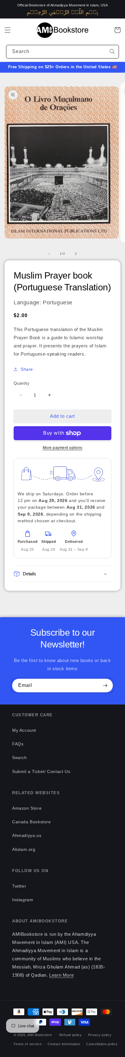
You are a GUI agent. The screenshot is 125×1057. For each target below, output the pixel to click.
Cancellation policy (101, 1044)
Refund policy (70, 1035)
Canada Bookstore (31, 821)
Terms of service (27, 1044)
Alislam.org (23, 849)
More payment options (63, 448)
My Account (24, 730)
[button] (7, 30)
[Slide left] (49, 253)
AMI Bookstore (39, 1034)
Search (19, 757)
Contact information (64, 1044)
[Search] (112, 51)
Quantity (21, 383)
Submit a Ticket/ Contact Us (41, 771)
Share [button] (27, 369)
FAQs (17, 743)
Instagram (22, 899)
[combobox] (62, 52)
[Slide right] (76, 253)
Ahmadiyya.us (26, 835)
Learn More (61, 975)
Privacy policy (100, 1035)
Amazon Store (27, 808)
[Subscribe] (105, 685)
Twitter (19, 886)
